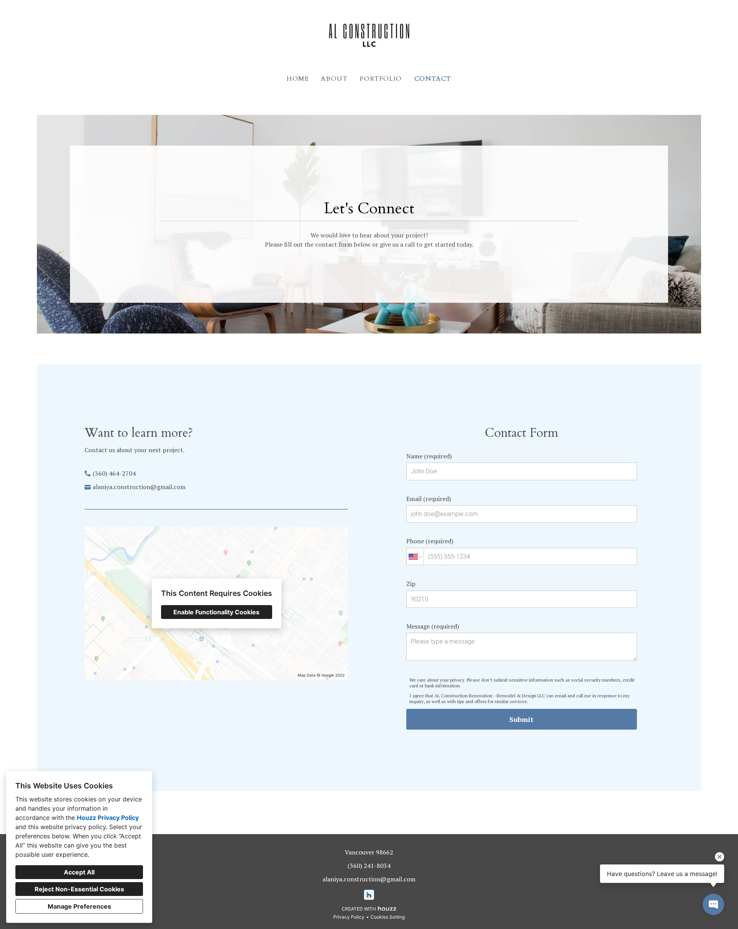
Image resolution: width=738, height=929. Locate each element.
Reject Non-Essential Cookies (79, 889)
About (334, 79)
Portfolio (381, 79)
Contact (432, 79)
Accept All (79, 872)
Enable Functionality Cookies (216, 612)
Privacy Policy (348, 917)
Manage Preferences (79, 906)
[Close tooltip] (719, 856)
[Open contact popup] (713, 904)
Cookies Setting (388, 917)
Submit (521, 719)
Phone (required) (429, 541)
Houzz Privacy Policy (108, 817)
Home (298, 79)
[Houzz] (369, 895)
